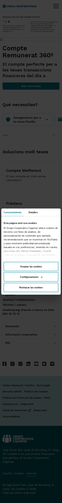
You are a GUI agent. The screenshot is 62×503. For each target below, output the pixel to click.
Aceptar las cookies (31, 266)
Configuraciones (29, 277)
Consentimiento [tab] (12, 212)
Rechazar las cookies (31, 287)
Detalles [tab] (33, 212)
